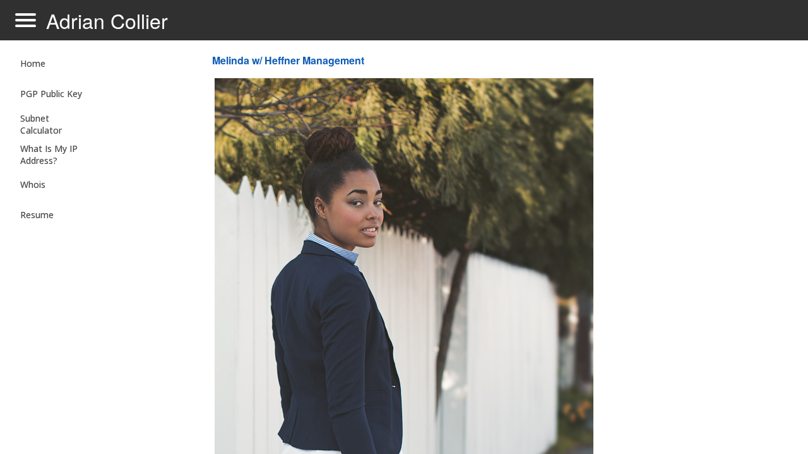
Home (32, 63)
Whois (32, 184)
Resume (37, 215)
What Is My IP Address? (49, 154)
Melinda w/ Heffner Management (288, 60)
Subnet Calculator (41, 124)
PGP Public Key (51, 94)
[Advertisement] (697, 250)
